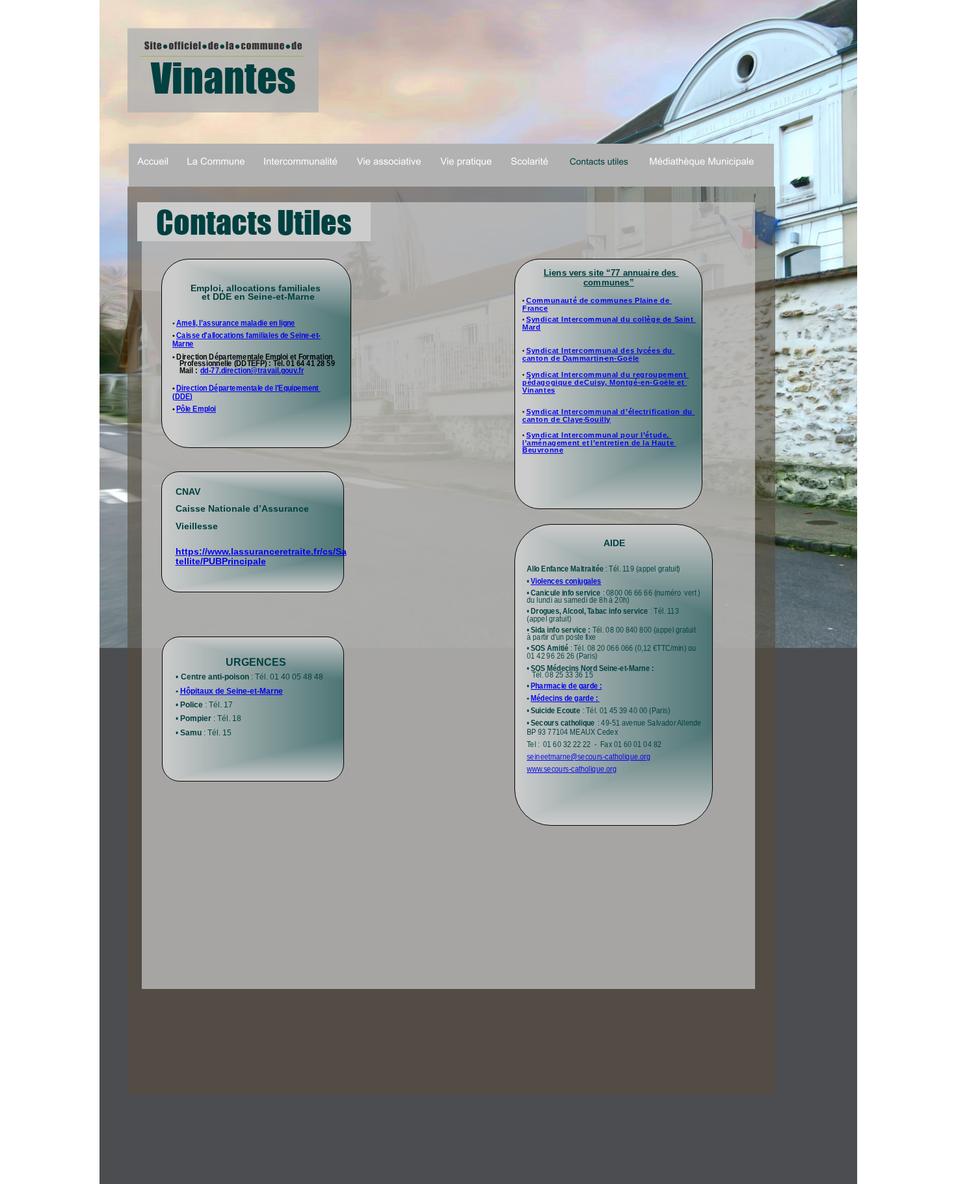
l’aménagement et (557, 443)
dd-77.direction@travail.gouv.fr (252, 370)
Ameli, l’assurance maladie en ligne (235, 323)
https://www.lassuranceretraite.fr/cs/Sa (261, 552)
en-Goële (622, 358)
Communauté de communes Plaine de (599, 300)
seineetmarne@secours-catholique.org (588, 756)
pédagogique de (554, 382)
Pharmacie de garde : (566, 686)
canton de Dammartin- (564, 358)
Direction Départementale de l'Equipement (248, 388)
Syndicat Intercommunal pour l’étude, (598, 435)
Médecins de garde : (565, 698)
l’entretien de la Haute (633, 443)
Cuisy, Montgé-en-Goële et (635, 382)
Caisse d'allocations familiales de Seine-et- (248, 335)
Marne (183, 344)
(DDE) (182, 396)
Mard (531, 327)
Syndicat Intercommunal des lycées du (600, 350)
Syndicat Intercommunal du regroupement (607, 374)
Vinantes (538, 390)
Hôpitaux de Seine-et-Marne (231, 691)
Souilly (598, 419)
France (535, 308)
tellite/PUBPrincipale (221, 561)
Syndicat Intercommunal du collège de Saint (611, 319)
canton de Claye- (554, 419)
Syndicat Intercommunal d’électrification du (610, 411)
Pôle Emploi (196, 409)
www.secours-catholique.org (572, 769)
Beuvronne (542, 450)
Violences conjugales (566, 581)
